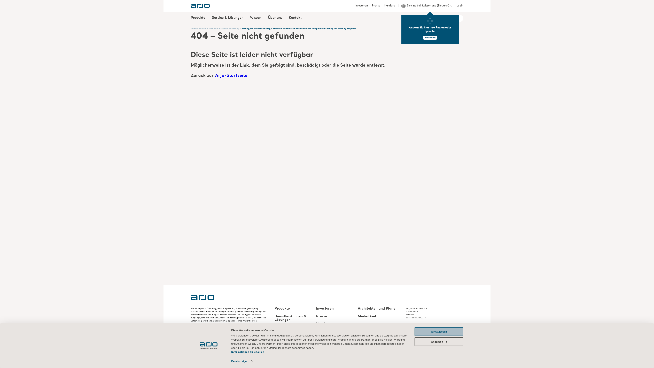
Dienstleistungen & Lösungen (290, 318)
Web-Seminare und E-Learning (224, 28)
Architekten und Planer (377, 309)
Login (459, 5)
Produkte (282, 309)
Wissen (202, 28)
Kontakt (295, 18)
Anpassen (437, 341)
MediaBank (367, 316)
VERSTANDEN (430, 38)
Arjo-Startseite (231, 76)
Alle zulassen (439, 331)
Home (194, 28)
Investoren (361, 5)
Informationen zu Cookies (247, 351)
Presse (376, 5)
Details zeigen (239, 361)
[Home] (200, 6)
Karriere (389, 5)
